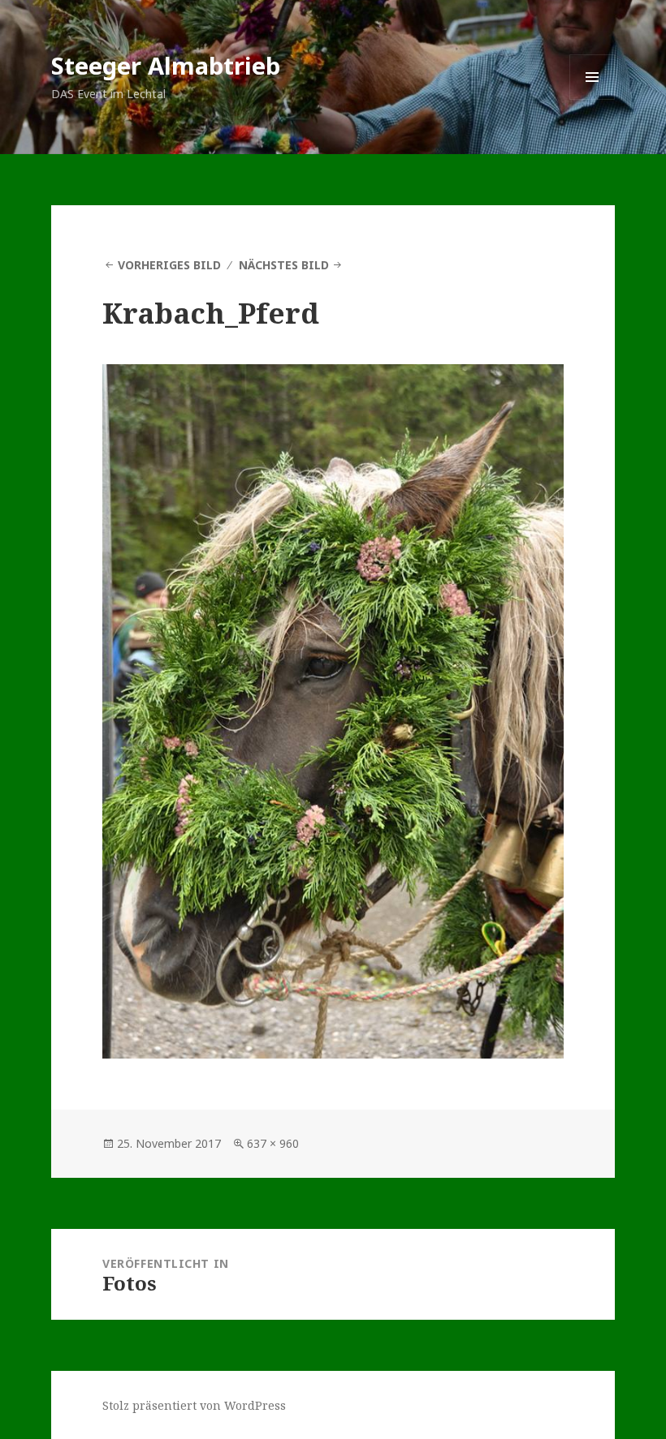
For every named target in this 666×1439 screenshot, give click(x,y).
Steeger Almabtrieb (165, 65)
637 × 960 (273, 1143)
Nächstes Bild (284, 265)
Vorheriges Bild (169, 265)
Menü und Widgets (592, 99)
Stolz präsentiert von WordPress (194, 1405)
